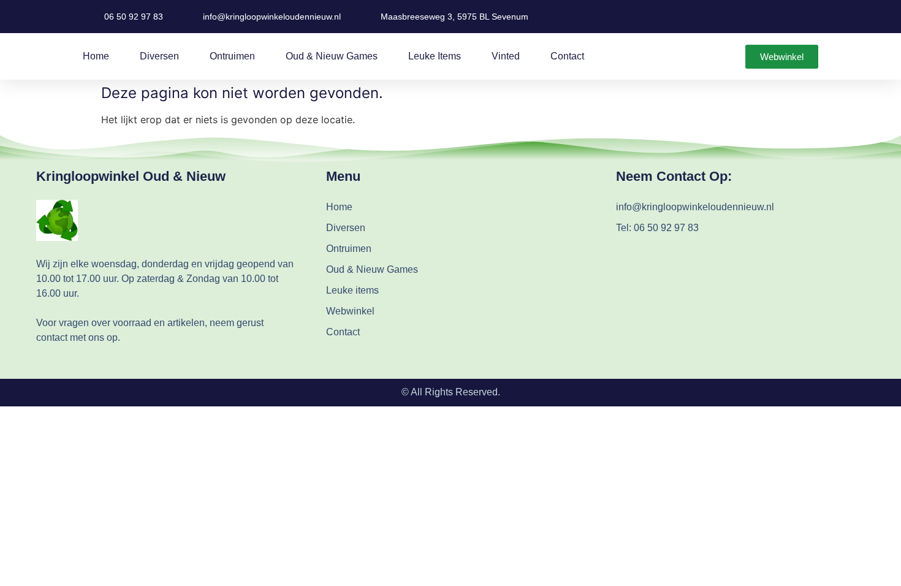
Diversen (159, 56)
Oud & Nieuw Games (332, 56)
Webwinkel (350, 311)
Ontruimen (232, 56)
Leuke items (434, 56)
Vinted (506, 56)
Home (96, 56)
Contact (567, 56)
